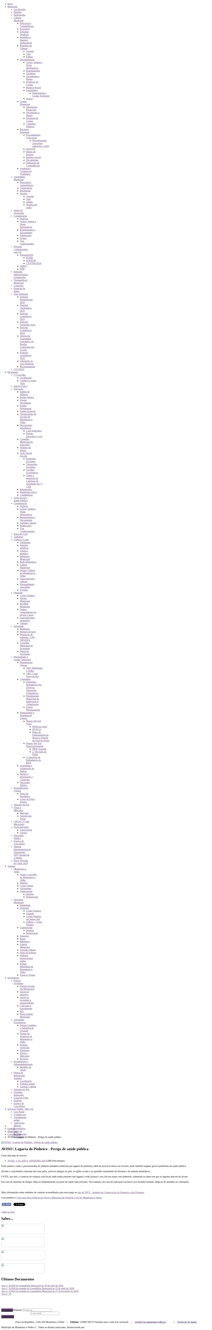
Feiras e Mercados (18, 809)
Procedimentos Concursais (33, 136)
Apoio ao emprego (24, 993)
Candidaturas (26, 495)
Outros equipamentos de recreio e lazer (28, 612)
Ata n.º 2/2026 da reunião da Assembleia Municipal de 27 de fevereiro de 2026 (40, 1291)
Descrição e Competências (27, 24)
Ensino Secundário (25, 401)
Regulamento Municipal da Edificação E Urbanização (32, 700)
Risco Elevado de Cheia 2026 (21, 862)
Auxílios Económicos (32, 471)
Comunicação (20, 216)
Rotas (22, 938)
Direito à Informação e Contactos (26, 777)
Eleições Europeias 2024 (27, 323)
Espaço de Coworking (19, 842)
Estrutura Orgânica (24, 33)
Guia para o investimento (26, 1007)
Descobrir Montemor (19, 901)
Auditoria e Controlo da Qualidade (26, 171)
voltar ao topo (8, 1212)
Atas (28, 54)
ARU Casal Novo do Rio (32, 675)
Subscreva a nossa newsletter (15, 1313)
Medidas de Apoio (25, 1068)
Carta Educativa (34, 430)
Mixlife (88, 1327)
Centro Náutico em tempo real (33, 918)
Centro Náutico (27, 595)
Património (25, 542)
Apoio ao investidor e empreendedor (27, 1000)
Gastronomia (26, 891)
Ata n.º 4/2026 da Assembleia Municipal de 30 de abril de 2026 (32, 1285)
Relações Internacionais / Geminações (21, 274)
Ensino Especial (28, 411)
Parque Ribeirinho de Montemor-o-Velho (26, 968)
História (17, 12)
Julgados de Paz (21, 804)
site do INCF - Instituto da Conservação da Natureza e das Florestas (111, 1192)
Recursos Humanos (24, 130)
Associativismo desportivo (27, 619)
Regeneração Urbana (26, 664)
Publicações (26, 235)
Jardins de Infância (25, 393)
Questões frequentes (19, 1093)
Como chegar (26, 885)
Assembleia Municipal (19, 178)
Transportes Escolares (31, 465)
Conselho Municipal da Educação (26, 442)
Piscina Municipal (25, 599)
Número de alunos (25, 449)
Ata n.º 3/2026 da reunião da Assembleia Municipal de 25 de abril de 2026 (37, 1288)
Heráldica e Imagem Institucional (26, 40)
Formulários (32, 90)
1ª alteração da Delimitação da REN (33, 760)
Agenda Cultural (28, 523)
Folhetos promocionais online (26, 958)
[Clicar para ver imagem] (29, 1142)
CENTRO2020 (33, 263)
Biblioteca (25, 629)
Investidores (13, 977)
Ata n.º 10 (6, 1294)
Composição (26, 188)
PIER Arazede (39, 749)
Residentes (12, 372)
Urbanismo (25, 679)
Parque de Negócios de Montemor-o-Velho (26, 1037)
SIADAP (30, 149)
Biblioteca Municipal (25, 557)
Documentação (27, 59)
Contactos (18, 285)
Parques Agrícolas (24, 1046)
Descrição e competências (26, 184)
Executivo (25, 29)
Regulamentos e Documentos (28, 231)
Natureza (24, 936)
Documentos (32, 160)
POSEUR (31, 260)
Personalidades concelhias (27, 585)
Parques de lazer (28, 631)
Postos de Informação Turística (19, 1075)
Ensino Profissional (25, 407)
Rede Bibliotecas (28, 562)
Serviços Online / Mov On (20, 1109)
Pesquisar (6, 1310)
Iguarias (30, 894)
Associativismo (21, 827)
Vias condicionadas (27, 242)
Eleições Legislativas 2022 (26, 355)
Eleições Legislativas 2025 (26, 316)
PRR (22, 269)
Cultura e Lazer (21, 539)
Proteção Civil (21, 534)
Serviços (24, 1058)
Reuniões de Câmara (26, 47)
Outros (29, 98)
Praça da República (25, 795)
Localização (19, 9)
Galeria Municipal (25, 566)
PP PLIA (36, 729)
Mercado (24, 813)
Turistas (11, 866)
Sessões (23, 193)
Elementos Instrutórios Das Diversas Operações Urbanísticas (34, 687)
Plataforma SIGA (28, 492)
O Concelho (20, 375)
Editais (29, 57)
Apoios (23, 832)
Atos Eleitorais (21, 294)
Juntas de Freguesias (19, 211)
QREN (23, 266)
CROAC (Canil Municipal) (21, 823)
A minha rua (20, 1114)
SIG (22, 1011)
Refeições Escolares (31, 460)
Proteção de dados (187, 1322)
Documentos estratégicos (26, 426)
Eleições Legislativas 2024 (26, 330)
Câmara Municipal (19, 19)
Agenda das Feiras (26, 817)
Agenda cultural (28, 950)
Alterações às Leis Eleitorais (27, 362)
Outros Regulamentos (33, 708)
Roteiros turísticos (24, 546)
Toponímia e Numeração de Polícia (27, 768)
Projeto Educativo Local (34, 435)
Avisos (23, 238)
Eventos (24, 590)
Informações (26, 489)
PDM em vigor (39, 726)
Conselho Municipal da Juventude (26, 646)
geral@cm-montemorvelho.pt (150, 1322)
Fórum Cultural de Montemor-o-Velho (28, 573)
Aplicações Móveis (19, 1124)
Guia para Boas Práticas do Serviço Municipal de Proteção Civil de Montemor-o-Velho (58, 1197)
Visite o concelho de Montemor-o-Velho (28, 877)
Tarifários (30, 73)
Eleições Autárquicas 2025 (26, 308)
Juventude (19, 626)
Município (12, 6)
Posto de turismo (28, 952)
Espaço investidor (18, 982)
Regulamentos (33, 70)
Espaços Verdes (27, 975)
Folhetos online (27, 1084)
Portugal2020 (26, 255)
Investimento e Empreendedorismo (23, 1063)
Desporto (18, 592)
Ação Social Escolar (26, 454)
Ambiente (18, 537)
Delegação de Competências (33, 164)
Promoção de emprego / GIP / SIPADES (27, 637)
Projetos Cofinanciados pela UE (21, 249)
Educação (18, 389)
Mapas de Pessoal (31, 153)
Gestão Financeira (25, 103)
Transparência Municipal (20, 281)
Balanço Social (33, 87)
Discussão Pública (25, 784)
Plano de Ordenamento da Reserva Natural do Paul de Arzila (40, 736)
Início (10, 3)
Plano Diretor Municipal (26, 1015)
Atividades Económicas (20, 1021)
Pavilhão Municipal (25, 605)
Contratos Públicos (31, 125)
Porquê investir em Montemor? (27, 987)
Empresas (24, 1050)
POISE (29, 257)
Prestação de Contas (32, 83)
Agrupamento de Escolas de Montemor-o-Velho (28, 418)
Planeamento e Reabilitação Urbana (27, 715)
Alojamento (25, 888)
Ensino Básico (27, 397)
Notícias (24, 218)
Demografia (19, 15)
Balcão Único (20, 386)
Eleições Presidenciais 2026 (26, 300)
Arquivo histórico (24, 552)
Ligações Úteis (21, 1097)
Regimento (25, 190)
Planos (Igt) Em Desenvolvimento (34, 744)
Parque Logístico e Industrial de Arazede (28, 1028)
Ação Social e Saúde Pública (21, 499)
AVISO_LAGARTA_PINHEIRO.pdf (26, 1160)
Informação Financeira (31, 108)
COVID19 (19, 369)
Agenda (30, 51)
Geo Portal (19, 1111)
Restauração (32, 897)
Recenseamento (27, 366)
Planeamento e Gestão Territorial (40, 94)
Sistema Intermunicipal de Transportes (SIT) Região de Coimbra (22, 852)
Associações (26, 830)
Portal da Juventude (25, 652)
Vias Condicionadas (27, 530)
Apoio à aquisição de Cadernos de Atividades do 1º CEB (34, 481)
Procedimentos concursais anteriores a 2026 (40, 143)
